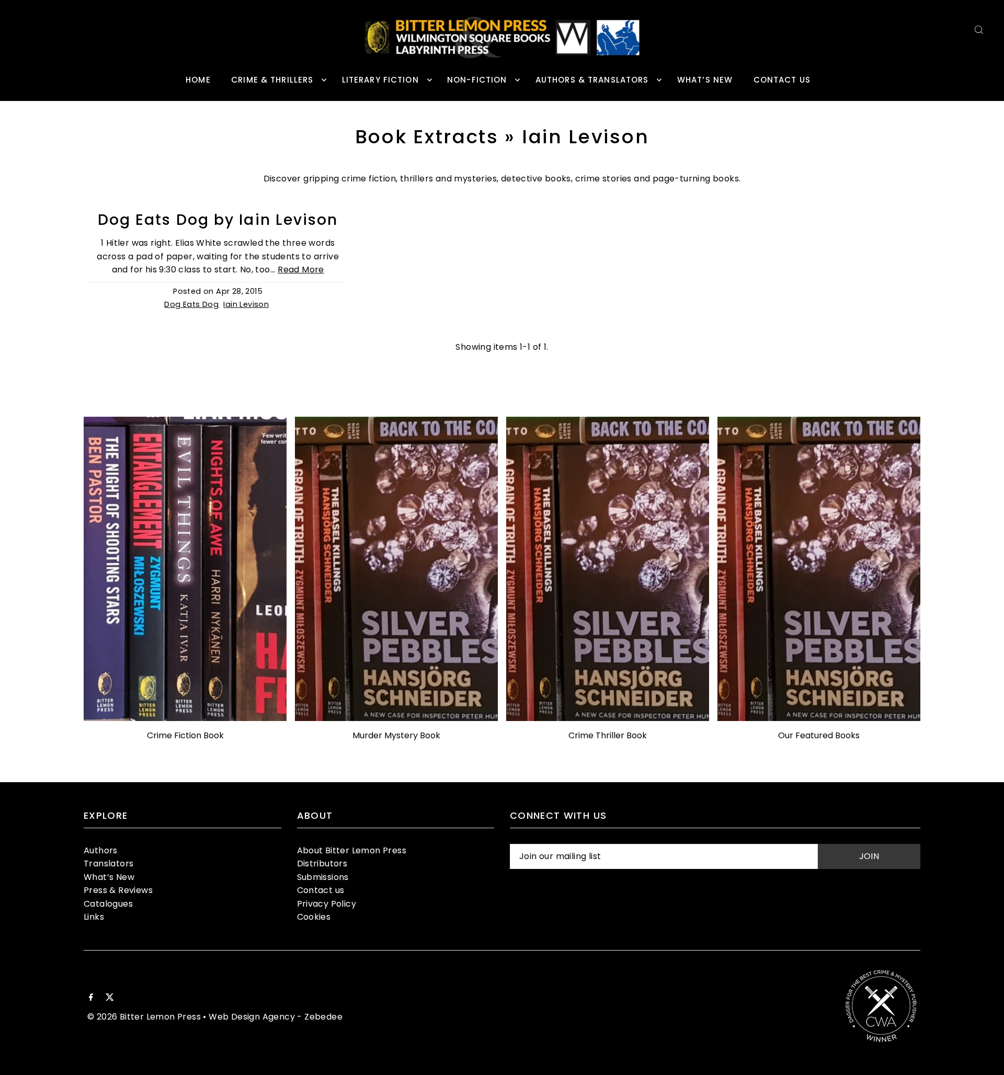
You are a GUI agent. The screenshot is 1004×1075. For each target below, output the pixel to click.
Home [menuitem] (198, 79)
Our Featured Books (819, 735)
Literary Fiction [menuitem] (380, 79)
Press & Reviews (118, 890)
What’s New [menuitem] (705, 79)
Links (94, 917)
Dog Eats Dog (191, 304)
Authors (101, 850)
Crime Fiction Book (185, 735)
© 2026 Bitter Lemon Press (144, 1017)
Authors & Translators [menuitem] (592, 79)
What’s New (109, 877)
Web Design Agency (252, 1017)
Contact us (321, 890)
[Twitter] (110, 998)
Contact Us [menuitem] (782, 79)
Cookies (314, 917)
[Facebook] (91, 998)
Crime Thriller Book (607, 735)
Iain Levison (246, 304)
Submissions (323, 877)
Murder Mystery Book (396, 735)
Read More (301, 270)
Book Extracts (427, 136)
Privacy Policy (327, 904)
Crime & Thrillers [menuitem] (272, 79)
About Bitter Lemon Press (352, 850)
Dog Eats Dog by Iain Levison (218, 220)
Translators (108, 863)
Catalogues (108, 904)
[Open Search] (979, 30)
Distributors (322, 863)
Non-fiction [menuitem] (477, 79)
